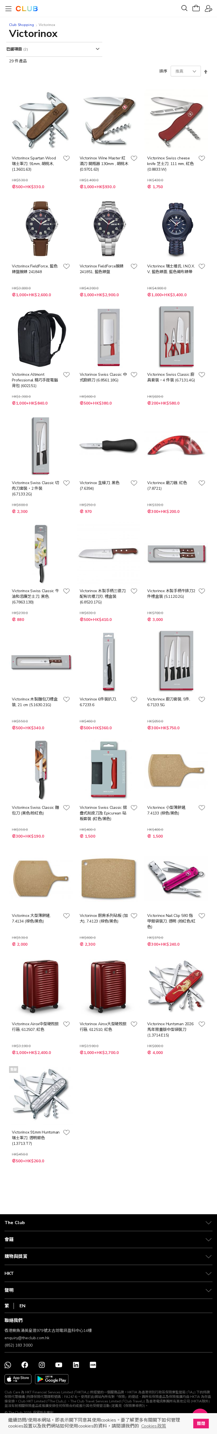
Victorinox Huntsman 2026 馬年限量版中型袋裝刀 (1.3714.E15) (170, 1029)
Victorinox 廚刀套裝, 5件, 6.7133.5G (168, 702)
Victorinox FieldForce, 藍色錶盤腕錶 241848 (35, 268)
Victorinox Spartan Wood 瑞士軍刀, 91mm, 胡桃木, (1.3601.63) (34, 163)
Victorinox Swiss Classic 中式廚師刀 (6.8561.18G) (103, 377)
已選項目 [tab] (14, 49)
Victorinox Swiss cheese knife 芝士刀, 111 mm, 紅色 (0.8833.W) (170, 163)
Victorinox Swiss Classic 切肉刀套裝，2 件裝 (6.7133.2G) (35, 488)
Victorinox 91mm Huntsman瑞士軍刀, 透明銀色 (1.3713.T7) (36, 1138)
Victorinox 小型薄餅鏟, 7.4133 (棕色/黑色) (166, 810)
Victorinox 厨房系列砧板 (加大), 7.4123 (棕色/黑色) (104, 918)
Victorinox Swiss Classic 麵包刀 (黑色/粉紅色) (35, 810)
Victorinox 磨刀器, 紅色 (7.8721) (167, 485)
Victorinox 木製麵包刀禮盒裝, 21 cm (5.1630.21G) (35, 702)
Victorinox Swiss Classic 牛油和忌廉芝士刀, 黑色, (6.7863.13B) (35, 596)
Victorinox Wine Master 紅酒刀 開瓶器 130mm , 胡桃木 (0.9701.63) (104, 163)
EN (22, 1306)
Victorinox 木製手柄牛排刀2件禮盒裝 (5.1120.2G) (171, 593)
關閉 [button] (201, 1423)
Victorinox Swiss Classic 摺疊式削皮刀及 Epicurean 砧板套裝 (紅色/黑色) (103, 813)
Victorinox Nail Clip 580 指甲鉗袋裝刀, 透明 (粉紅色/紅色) (171, 921)
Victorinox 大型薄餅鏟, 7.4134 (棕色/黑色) (31, 918)
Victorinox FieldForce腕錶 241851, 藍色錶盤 (101, 268)
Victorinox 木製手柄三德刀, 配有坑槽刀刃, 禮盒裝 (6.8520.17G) (103, 596)
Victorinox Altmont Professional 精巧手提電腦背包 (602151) (35, 380)
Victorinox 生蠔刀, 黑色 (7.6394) (100, 485)
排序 (163, 71)
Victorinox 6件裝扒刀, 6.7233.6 (98, 702)
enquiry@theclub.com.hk (27, 1338)
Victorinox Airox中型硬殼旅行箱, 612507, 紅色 (35, 1026)
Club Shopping (21, 25)
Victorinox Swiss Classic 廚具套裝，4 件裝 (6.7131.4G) (171, 377)
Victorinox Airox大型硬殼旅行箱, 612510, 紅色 (103, 1026)
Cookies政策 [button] (153, 1426)
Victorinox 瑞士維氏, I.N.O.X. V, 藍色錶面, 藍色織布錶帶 (171, 268)
